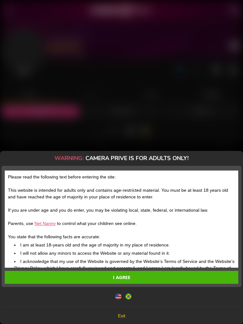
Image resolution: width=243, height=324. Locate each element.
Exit (121, 315)
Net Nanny (45, 223)
